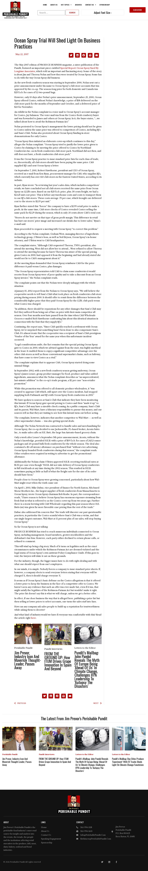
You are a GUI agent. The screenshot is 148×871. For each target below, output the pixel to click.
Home (45, 5)
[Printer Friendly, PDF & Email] (93, 57)
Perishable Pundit (23, 648)
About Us (53, 5)
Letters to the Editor (85, 648)
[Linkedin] (109, 862)
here (33, 618)
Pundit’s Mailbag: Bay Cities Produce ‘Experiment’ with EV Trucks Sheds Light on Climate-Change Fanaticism (128, 762)
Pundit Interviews (53, 649)
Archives (78, 5)
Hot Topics (65, 5)
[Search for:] (51, 12)
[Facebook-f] (116, 862)
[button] (71, 55)
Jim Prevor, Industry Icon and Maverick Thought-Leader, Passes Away (27, 660)
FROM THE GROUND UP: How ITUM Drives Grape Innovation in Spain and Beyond (57, 661)
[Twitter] (102, 862)
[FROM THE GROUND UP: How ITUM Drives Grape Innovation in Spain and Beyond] (58, 634)
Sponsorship (104, 5)
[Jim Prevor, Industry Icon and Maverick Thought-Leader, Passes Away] (28, 633)
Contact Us (89, 5)
